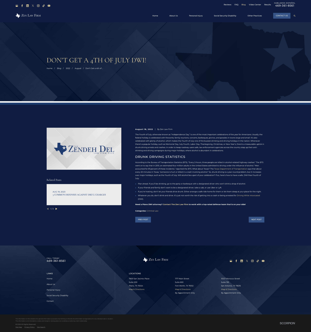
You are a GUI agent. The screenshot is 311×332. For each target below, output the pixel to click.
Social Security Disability (57, 295)
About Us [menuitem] (173, 16)
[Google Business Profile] (17, 5)
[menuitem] (19, 327)
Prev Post (143, 219)
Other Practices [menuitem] (255, 16)
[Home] (28, 16)
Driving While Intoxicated (248, 195)
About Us (51, 284)
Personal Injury (53, 290)
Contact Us (282, 16)
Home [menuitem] (155, 16)
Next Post (256, 219)
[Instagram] (38, 5)
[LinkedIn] (27, 5)
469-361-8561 (284, 5)
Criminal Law (152, 211)
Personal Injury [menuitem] (196, 16)
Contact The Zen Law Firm (175, 204)
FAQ (236, 5)
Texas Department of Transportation (230, 169)
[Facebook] (22, 5)
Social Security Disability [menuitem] (225, 16)
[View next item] (56, 209)
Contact (50, 301)
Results (267, 5)
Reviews (227, 5)
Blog (244, 5)
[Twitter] (33, 5)
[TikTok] (43, 5)
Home (49, 279)
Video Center (255, 5)
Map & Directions (136, 289)
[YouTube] (49, 5)
